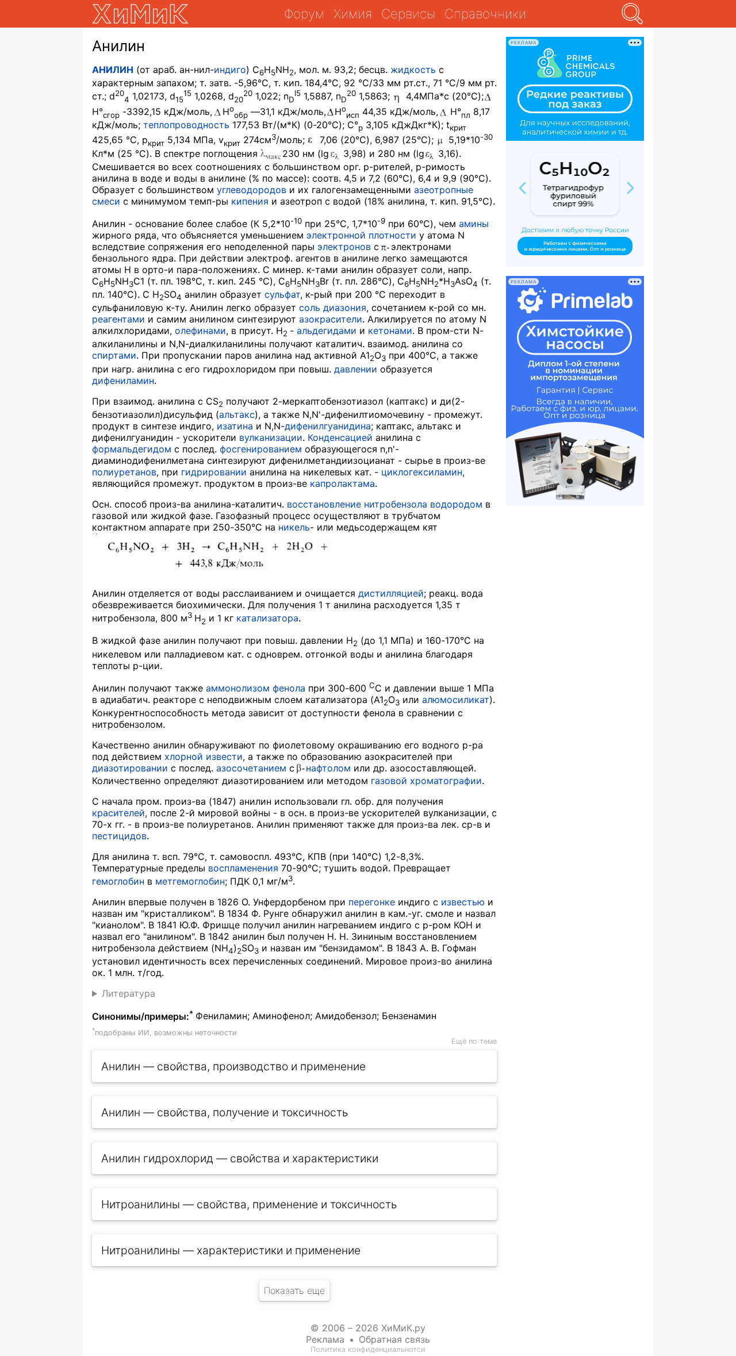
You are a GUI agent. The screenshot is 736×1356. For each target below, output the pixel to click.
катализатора (267, 618)
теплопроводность (186, 124)
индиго (230, 69)
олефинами (200, 330)
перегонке (371, 902)
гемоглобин (118, 881)
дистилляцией (391, 593)
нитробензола (395, 504)
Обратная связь (394, 1339)
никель (294, 527)
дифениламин (123, 380)
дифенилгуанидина (328, 426)
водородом (456, 504)
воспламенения (243, 868)
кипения (250, 201)
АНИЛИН (112, 69)
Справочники (485, 13)
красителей (118, 813)
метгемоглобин (190, 881)
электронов (344, 246)
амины (474, 223)
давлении (355, 369)
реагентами (118, 319)
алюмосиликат (455, 699)
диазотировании (130, 768)
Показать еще (294, 1290)
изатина (235, 426)
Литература (128, 993)
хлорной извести (203, 756)
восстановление (324, 504)
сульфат (282, 294)
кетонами (390, 330)
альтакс (237, 414)
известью (463, 902)
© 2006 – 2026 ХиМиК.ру (367, 1328)
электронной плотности (361, 235)
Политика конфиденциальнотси (367, 1349)
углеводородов (251, 189)
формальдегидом (131, 449)
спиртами (114, 355)
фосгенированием (261, 449)
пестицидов (119, 836)
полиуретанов (124, 472)
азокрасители (330, 319)
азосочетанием (251, 768)
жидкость (413, 69)
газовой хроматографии (426, 780)
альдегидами (326, 330)
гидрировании (214, 472)
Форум (304, 13)
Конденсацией (340, 437)
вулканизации (270, 437)
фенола (289, 688)
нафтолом (328, 768)
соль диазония (332, 307)
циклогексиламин (421, 472)
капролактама (342, 483)
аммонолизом (238, 688)
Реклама (325, 1339)
